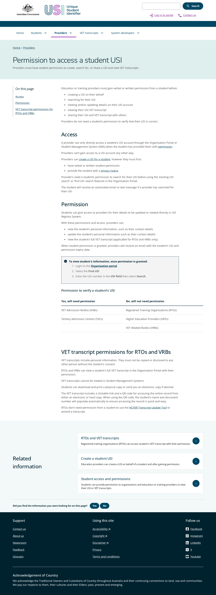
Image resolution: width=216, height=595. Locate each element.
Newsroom (19, 543)
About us (18, 536)
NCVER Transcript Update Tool (148, 407)
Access (19, 96)
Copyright (100, 536)
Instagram (196, 536)
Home (16, 47)
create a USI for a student (94, 159)
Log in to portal (161, 15)
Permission (22, 103)
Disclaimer (101, 543)
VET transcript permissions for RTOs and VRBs (34, 111)
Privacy (97, 549)
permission (165, 146)
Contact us (187, 15)
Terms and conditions (106, 556)
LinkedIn (195, 543)
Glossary (18, 556)
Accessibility (102, 529)
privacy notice (109, 170)
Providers (29, 47)
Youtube (195, 556)
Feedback (18, 549)
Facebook (196, 529)
